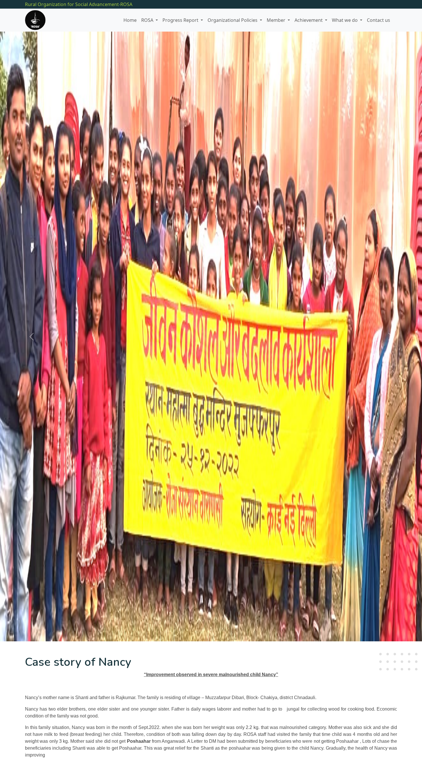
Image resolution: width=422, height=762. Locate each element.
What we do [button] (345, 20)
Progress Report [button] (181, 20)
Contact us (378, 20)
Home (130, 20)
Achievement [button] (309, 20)
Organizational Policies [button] (233, 20)
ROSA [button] (147, 20)
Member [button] (277, 20)
